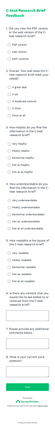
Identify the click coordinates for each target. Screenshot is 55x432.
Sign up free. (43, 406)
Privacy (21, 422)
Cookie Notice (31, 422)
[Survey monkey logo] (27, 401)
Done (27, 387)
